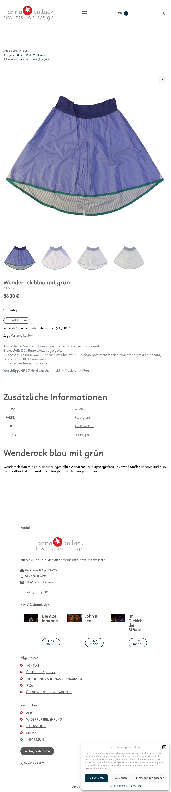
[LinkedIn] (40, 592)
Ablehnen (121, 778)
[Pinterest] (34, 592)
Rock (29, 55)
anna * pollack (85, 435)
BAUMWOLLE (84, 426)
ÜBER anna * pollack (40, 672)
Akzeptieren (96, 778)
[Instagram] (28, 592)
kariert (34, 59)
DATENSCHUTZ (36, 726)
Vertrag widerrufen (37, 751)
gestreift (25, 59)
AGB (29, 713)
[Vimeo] (46, 592)
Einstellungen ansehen (150, 778)
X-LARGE (81, 409)
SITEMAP (32, 733)
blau (78, 418)
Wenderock (38, 55)
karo (41, 59)
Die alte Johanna (50, 618)
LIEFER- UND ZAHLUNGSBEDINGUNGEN (54, 679)
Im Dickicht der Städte (136, 623)
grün (86, 418)
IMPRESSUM (35, 740)
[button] (164, 747)
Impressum (135, 786)
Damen (21, 55)
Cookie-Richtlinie (118, 786)
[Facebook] (22, 592)
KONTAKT (32, 666)
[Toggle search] (163, 13)
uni (47, 59)
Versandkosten (22, 336)
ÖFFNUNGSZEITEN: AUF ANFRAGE (49, 692)
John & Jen (91, 618)
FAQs (29, 686)
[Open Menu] (84, 13)
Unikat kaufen (16, 320)
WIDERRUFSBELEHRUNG (44, 720)
